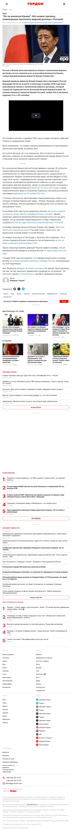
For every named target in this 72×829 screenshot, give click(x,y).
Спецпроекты (40, 690)
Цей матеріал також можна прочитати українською (43, 22)
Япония (19, 293)
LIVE (37, 671)
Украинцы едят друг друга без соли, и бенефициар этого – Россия (30, 375)
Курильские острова (38, 293)
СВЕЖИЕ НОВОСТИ (11, 528)
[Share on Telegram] (23, 289)
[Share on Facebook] (14, 289)
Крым (12, 293)
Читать (64, 301)
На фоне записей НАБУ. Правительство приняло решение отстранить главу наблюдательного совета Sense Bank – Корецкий (35, 496)
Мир (10, 9)
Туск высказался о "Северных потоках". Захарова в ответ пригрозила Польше (32, 562)
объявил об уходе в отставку (30, 268)
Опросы (38, 684)
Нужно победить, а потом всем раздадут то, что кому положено (30, 395)
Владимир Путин (52, 293)
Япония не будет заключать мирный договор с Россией (37, 222)
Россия (6, 293)
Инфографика (7, 684)
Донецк (5, 709)
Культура (6, 671)
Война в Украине (8, 654)
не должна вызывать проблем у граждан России (32, 261)
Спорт (5, 667)
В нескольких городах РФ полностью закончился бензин (24, 567)
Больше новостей (36, 597)
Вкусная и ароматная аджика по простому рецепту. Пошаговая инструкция (35, 624)
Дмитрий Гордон (45, 699)
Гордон (5, 9)
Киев (4, 699)
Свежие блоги (10, 372)
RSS (40, 734)
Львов (5, 703)
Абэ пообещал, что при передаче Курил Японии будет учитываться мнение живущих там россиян (62, 331)
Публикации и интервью (44, 658)
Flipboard (42, 731)
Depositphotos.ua (32, 804)
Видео (38, 680)
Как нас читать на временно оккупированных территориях (8, 769)
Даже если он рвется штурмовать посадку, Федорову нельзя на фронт (33, 389)
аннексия (27, 293)
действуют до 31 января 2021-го (28, 193)
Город (5, 695)
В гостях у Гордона (42, 661)
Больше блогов (36, 407)
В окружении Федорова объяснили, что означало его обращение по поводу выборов (35, 572)
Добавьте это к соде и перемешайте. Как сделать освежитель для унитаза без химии (37, 359)
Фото (37, 677)
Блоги (38, 664)
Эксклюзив (39, 674)
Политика (16, 335)
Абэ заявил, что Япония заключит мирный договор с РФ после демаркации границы (38, 330)
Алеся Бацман (44, 724)
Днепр (5, 716)
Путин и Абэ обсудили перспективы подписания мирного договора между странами (12, 330)
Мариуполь (6, 719)
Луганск (5, 722)
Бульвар (7, 341)
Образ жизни (7, 677)
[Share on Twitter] (19, 289)
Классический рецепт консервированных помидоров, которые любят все (11, 359)
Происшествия (7, 680)
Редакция (6, 755)
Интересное (7, 687)
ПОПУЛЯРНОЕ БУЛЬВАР (13, 602)
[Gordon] (35, 4)
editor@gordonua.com (14, 783)
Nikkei (14, 95)
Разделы (39, 650)
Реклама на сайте (8, 759)
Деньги (5, 661)
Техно (4, 674)
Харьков (5, 712)
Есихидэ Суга (8, 297)
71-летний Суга (26, 274)
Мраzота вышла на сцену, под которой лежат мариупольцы (30, 401)
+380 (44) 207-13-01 (13, 778)
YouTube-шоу (40, 687)
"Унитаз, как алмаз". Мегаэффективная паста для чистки (28, 639)
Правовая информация (10, 762)
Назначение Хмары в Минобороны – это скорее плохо (32, 503)
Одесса (5, 706)
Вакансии (6, 752)
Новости (5, 650)
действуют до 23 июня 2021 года (42, 188)
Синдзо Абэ (63, 293)
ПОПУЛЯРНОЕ (9, 473)
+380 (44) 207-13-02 (13, 780)
